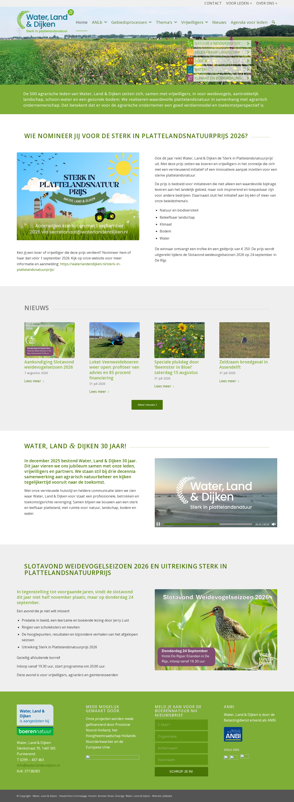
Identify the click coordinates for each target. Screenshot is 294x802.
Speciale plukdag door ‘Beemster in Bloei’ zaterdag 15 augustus (176, 367)
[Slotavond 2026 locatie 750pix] (216, 629)
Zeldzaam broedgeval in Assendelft (243, 364)
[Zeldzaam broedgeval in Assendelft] (244, 340)
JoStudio (167, 795)
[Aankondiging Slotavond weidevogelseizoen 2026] (49, 340)
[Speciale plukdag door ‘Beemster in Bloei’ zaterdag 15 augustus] (179, 340)
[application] (216, 492)
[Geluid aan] (274, 524)
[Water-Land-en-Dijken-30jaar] (48, 22)
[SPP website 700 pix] (78, 196)
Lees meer (32, 381)
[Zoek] (273, 22)
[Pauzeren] (158, 524)
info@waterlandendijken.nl (38, 765)
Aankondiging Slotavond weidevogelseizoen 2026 (49, 364)
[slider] (208, 524)
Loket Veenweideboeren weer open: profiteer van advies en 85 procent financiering (114, 370)
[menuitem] (213, 3)
